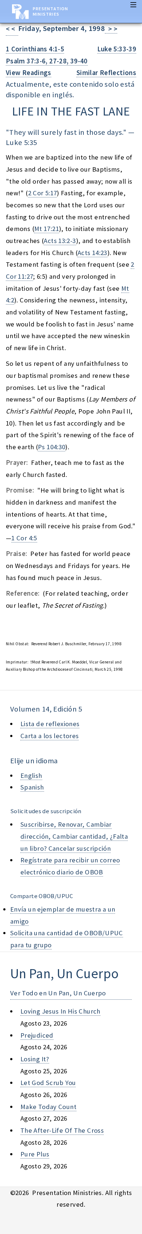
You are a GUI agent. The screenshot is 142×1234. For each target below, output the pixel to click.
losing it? (34, 1059)
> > (111, 29)
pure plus (34, 1154)
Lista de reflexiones (49, 724)
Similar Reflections (106, 72)
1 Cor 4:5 (24, 538)
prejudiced (37, 1035)
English (31, 775)
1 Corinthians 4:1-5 (35, 49)
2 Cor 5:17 (42, 193)
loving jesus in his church (60, 1011)
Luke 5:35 (21, 142)
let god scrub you (48, 1082)
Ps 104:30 (51, 447)
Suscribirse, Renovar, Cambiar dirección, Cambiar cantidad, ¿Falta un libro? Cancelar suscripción (74, 836)
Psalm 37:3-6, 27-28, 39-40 (47, 61)
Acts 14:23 (92, 252)
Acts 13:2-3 (60, 240)
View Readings (28, 72)
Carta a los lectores (49, 736)
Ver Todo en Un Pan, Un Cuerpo (58, 993)
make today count (48, 1106)
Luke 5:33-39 (116, 49)
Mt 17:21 (46, 228)
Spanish (32, 787)
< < (12, 29)
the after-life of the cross (62, 1130)
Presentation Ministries (50, 11)
